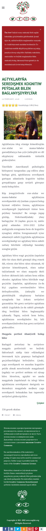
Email (18, 415)
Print (7, 415)
